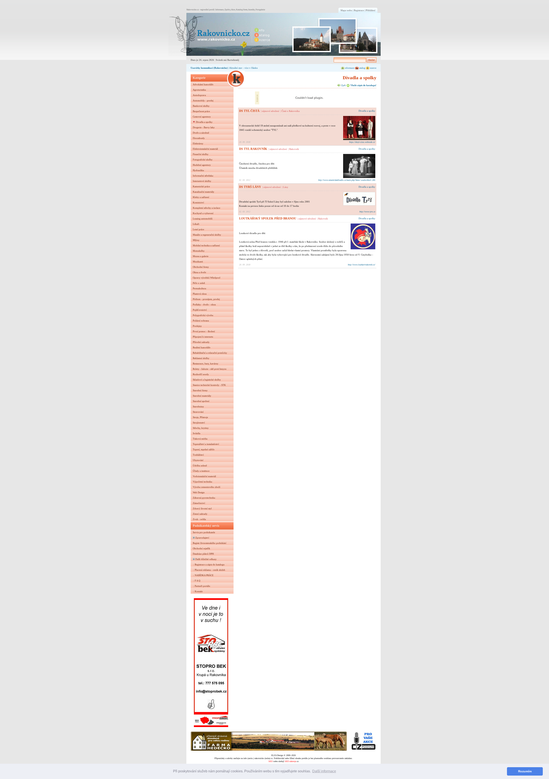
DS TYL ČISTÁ (249, 111)
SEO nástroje (290, 761)
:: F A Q (196, 580)
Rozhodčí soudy (201, 374)
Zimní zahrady (200, 514)
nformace (349, 68)
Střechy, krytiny (201, 428)
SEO (270, 761)
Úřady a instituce (201, 471)
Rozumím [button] (525, 771)
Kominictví (198, 202)
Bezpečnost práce (201, 111)
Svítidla (196, 433)
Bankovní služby (201, 106)
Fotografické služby (203, 159)
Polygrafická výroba (203, 315)
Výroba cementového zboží (206, 487)
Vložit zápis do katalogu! (363, 85)
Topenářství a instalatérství (206, 444)
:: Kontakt (198, 591)
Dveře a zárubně (201, 132)
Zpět (343, 85)
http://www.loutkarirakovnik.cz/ (361, 264)
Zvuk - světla (199, 519)
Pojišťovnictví (200, 310)
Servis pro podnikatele (204, 532)
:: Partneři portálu (201, 586)
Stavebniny (198, 406)
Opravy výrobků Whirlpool (206, 277)
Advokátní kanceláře (203, 84)
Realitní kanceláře (201, 347)
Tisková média (200, 438)
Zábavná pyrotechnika (204, 497)
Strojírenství (199, 422)
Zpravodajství (202, 537)
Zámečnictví (199, 503)
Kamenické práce (201, 186)
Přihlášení (370, 10)
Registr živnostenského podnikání (209, 543)
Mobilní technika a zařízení (206, 245)
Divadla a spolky (204, 122)
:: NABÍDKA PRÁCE (203, 575)
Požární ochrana (201, 320)
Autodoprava (199, 95)
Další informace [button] (324, 771)
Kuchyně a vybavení (203, 213)
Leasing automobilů (203, 218)
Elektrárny (198, 143)
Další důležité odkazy (206, 559)
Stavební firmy (200, 390)
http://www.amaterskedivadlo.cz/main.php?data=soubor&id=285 (346, 180)
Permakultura (199, 288)
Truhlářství (198, 454)
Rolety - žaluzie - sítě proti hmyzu (209, 369)
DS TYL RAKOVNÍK (253, 149)
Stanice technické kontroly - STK (209, 385)
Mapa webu (346, 10)
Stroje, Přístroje (200, 417)
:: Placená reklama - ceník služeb (209, 570)
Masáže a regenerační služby (207, 234)
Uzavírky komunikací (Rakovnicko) (209, 68)
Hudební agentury (202, 165)
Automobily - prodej (203, 100)
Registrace (359, 10)
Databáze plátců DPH (203, 553)
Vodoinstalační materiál (204, 476)
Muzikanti (198, 261)
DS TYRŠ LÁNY (250, 187)
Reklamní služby (201, 358)
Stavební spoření (201, 401)
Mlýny (196, 240)
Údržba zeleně (200, 465)
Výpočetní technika (202, 481)
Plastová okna (200, 293)
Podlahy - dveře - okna (204, 304)
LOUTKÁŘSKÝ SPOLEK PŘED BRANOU (267, 218)
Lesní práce (198, 229)
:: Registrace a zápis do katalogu (209, 564)
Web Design (199, 492)
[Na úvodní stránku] (209, 34)
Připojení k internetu (203, 336)
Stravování (198, 412)
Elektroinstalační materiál (205, 149)
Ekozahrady (199, 138)
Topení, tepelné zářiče (203, 449)
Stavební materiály (202, 395)
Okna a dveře (199, 272)
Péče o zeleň (199, 283)
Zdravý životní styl (202, 508)
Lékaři (196, 224)
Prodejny (197, 326)
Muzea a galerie (200, 256)
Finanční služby (200, 154)
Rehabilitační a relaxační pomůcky (210, 352)
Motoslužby (199, 251)
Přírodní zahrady (201, 342)
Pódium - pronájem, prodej (206, 299)
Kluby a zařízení (201, 197)
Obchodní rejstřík (201, 548)
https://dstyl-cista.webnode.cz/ (362, 142)
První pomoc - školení (204, 331)
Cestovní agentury (202, 116)
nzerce (372, 68)
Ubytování (198, 460)
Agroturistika (199, 89)
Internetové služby (202, 181)
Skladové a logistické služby (207, 379)
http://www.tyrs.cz (367, 211)
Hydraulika (198, 170)
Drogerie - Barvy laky (204, 127)
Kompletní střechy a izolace (206, 208)
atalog (362, 68)
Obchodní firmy (201, 267)
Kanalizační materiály (203, 191)
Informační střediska (203, 175)
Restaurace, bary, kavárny (205, 363)
